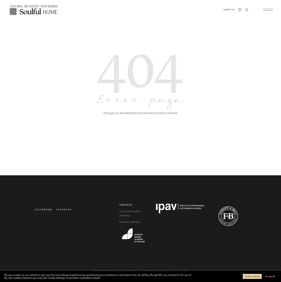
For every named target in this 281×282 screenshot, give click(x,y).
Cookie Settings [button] (252, 276)
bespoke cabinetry (129, 221)
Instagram (43, 209)
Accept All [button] (270, 276)
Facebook (64, 209)
